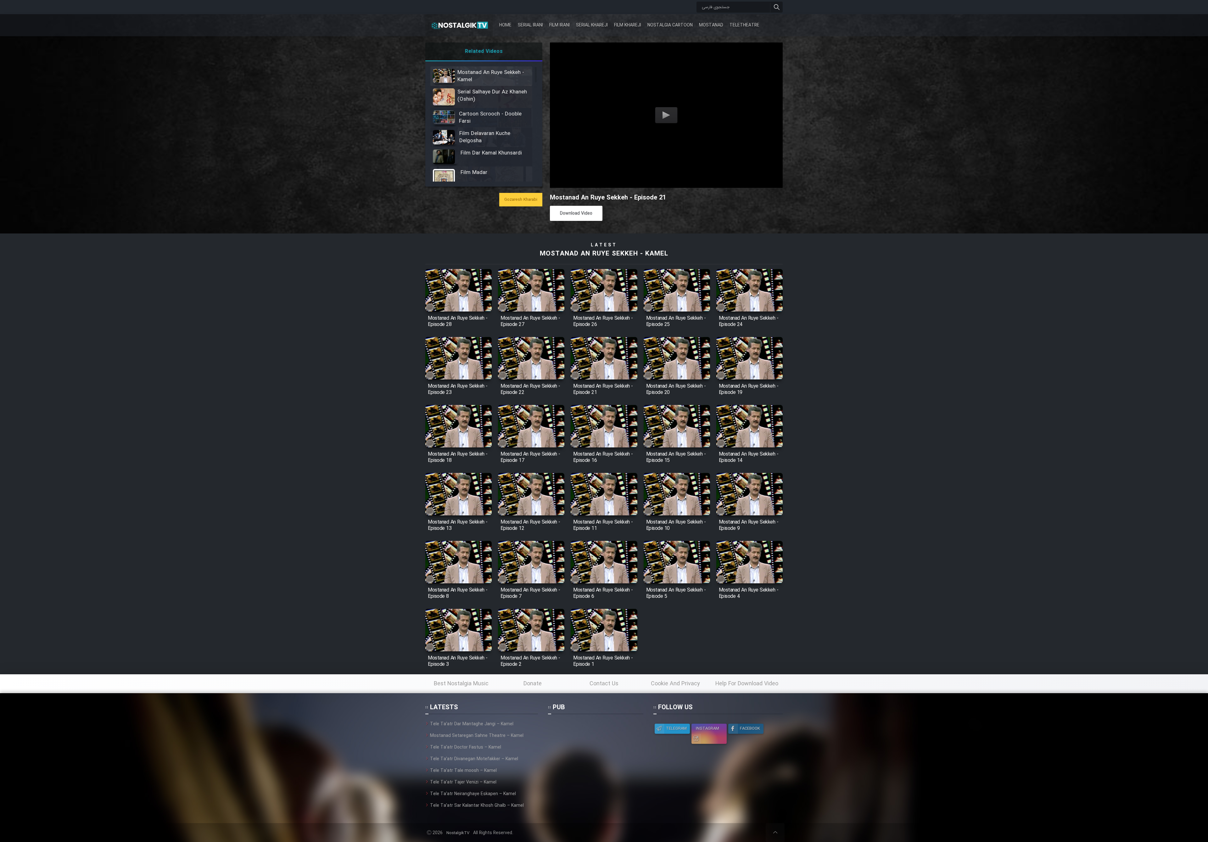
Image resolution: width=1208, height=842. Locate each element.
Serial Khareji (592, 25)
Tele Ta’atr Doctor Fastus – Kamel (465, 747)
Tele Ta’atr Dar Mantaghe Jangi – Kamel (471, 724)
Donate (532, 683)
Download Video (576, 213)
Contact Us (604, 683)
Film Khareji (627, 25)
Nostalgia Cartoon (670, 25)
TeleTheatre (744, 25)
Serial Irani (530, 25)
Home (505, 25)
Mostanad (711, 25)
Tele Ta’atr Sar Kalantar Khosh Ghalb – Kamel (477, 805)
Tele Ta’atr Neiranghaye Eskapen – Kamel (473, 793)
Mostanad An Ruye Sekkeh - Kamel (604, 254)
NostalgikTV (457, 833)
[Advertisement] (595, 760)
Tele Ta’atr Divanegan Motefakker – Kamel (474, 758)
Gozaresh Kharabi (520, 199)
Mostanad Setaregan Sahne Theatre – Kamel (476, 735)
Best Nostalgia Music (461, 683)
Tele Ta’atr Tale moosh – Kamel (463, 770)
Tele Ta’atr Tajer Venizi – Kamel (463, 782)
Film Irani (559, 25)
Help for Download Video (746, 683)
